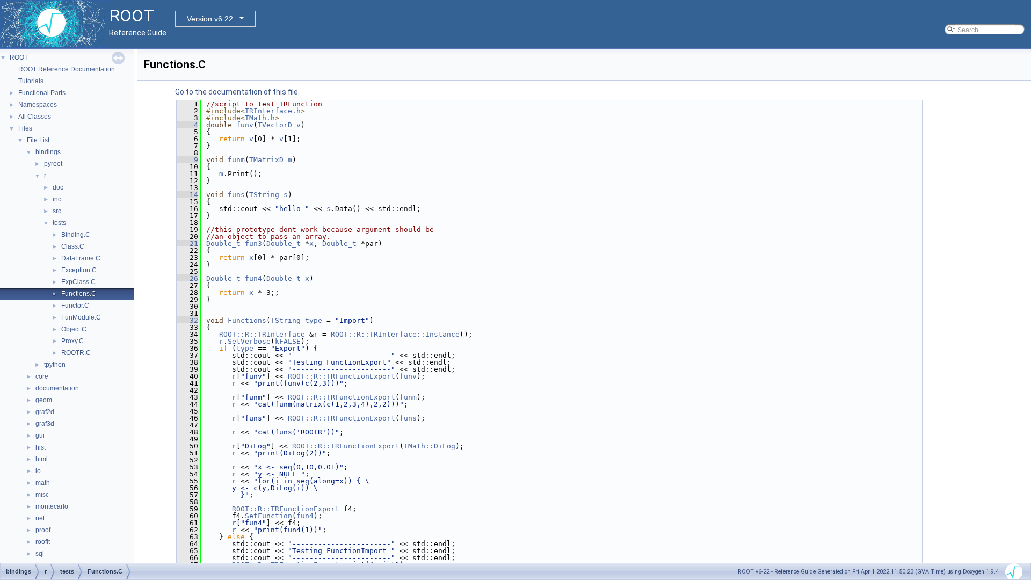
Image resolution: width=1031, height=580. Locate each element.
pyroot (53, 164)
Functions (247, 320)
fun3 (253, 244)
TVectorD (275, 125)
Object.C (73, 329)
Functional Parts (42, 93)
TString (264, 195)
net (40, 518)
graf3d (44, 423)
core (41, 376)
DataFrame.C (80, 258)
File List (38, 140)
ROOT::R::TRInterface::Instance (395, 334)
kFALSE (288, 341)
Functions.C (78, 294)
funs (236, 195)
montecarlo (51, 506)
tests (59, 223)
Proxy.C (72, 341)
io (38, 471)
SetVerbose (249, 341)
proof (42, 530)
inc (57, 199)
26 (187, 278)
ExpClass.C (78, 282)
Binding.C (75, 234)
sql (39, 553)
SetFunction (268, 516)
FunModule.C (81, 317)
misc (42, 494)
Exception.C (79, 270)
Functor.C (75, 305)
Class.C (72, 246)
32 (187, 320)
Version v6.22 (210, 19)
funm (236, 160)
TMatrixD (266, 160)
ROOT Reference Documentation (66, 69)
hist (40, 447)
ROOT (19, 57)
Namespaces (37, 104)
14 (187, 195)
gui (40, 435)
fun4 (253, 278)
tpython (55, 364)
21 (187, 244)
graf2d (44, 412)
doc (58, 187)
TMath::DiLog (429, 446)
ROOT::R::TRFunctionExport (341, 376)
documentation (57, 388)
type (313, 320)
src (57, 211)
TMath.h (260, 118)
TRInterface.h (273, 111)
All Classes (34, 116)
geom (43, 400)
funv (244, 125)
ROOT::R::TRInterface (262, 334)
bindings (48, 152)
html (41, 459)
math (42, 483)
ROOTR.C (76, 353)
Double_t (223, 244)
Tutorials (30, 81)
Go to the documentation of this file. (237, 92)
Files (25, 128)
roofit (42, 542)
